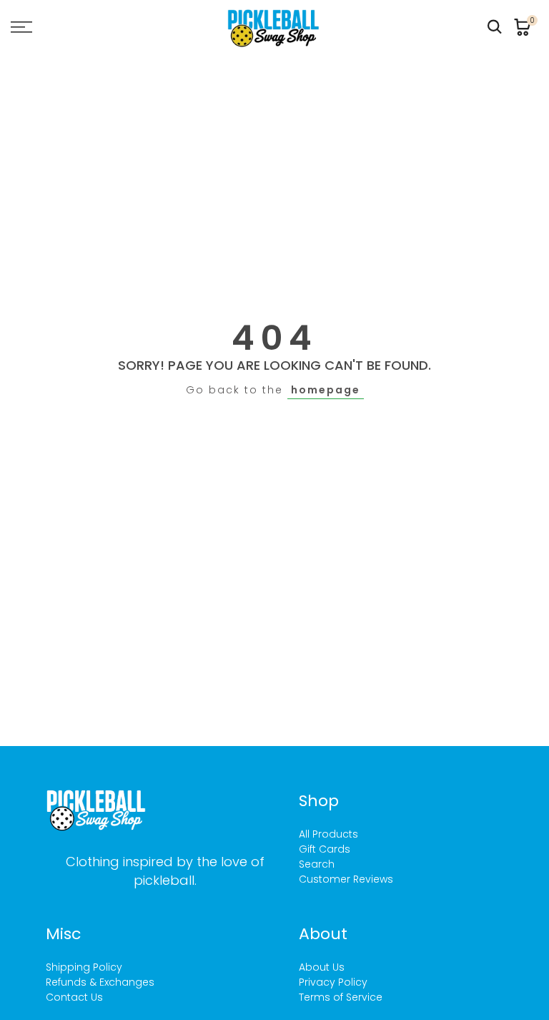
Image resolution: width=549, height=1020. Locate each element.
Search (317, 864)
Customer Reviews (346, 879)
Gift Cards (324, 849)
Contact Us (74, 997)
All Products (328, 834)
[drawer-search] (495, 27)
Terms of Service (340, 997)
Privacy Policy (333, 982)
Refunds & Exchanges (100, 982)
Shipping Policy (84, 967)
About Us (322, 967)
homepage (325, 390)
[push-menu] (21, 27)
